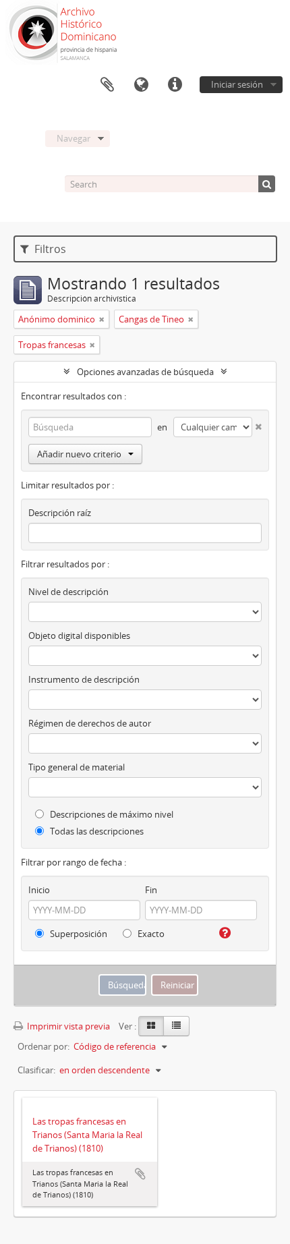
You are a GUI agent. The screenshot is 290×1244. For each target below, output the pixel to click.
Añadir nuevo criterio (79, 454)
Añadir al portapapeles (140, 1174)
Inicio (39, 890)
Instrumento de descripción (84, 679)
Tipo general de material (76, 767)
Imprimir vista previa (67, 1026)
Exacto (150, 934)
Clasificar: (36, 1070)
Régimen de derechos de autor (89, 723)
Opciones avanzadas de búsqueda (145, 372)
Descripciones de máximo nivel (110, 814)
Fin (151, 890)
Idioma (141, 85)
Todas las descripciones (96, 831)
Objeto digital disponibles (79, 635)
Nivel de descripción (68, 592)
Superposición (77, 934)
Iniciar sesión (237, 84)
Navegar (73, 138)
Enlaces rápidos (175, 85)
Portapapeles (107, 85)
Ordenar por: (43, 1046)
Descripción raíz (59, 513)
